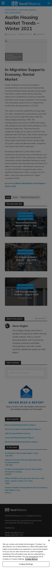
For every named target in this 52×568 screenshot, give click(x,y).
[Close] (49, 540)
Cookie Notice (31, 559)
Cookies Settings (26, 564)
